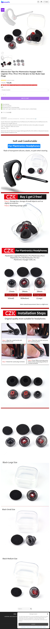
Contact (44, 626)
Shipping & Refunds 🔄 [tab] (31, 118)
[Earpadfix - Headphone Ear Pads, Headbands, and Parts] (7, 2)
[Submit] (31, 609)
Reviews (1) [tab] (22, 118)
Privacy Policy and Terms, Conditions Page (34, 626)
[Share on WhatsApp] (1, 112)
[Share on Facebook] (3, 112)
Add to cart (25, 98)
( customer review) (10, 80)
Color (2, 87)
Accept (33, 624)
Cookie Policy (23, 626)
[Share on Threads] (6, 112)
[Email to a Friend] (7, 112)
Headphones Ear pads (6, 69)
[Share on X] (4, 112)
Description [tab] (4, 118)
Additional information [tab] (13, 118)
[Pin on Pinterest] (9, 112)
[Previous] (3, 30)
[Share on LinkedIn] (10, 112)
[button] (47, 614)
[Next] (46, 30)
